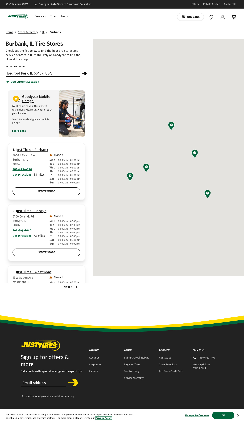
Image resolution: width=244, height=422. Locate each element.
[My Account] (222, 17)
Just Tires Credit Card (171, 371)
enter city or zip (15, 66)
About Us (94, 357)
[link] (62, 4)
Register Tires (132, 364)
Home (9, 32)
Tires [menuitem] (53, 16)
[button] (207, 193)
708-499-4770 (22, 169)
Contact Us (165, 357)
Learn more (19, 131)
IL (43, 32)
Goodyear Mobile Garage (36, 98)
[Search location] (84, 73)
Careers (93, 371)
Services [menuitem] (40, 16)
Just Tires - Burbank (32, 150)
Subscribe (72, 382)
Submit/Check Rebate (136, 357)
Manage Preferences (197, 415)
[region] (122, 415)
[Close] (238, 415)
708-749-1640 (22, 230)
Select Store (46, 191)
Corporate (95, 364)
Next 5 (68, 287)
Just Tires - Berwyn (31, 211)
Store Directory (28, 32)
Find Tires (193, 16)
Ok (223, 415)
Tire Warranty (132, 371)
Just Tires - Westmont (33, 272)
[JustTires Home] (17, 16)
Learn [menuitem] (65, 16)
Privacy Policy (104, 418)
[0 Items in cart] (234, 17)
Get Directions (22, 174)
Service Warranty (134, 378)
